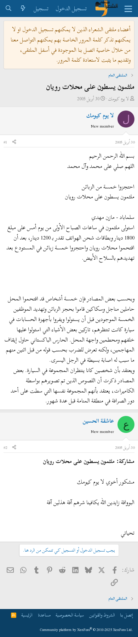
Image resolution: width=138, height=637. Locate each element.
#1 (5, 142)
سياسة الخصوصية (70, 615)
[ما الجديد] (23, 9)
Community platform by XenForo (86, 630)
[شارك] (14, 142)
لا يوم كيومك (118, 98)
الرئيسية (27, 615)
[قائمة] (128, 8)
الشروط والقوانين (102, 615)
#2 (5, 447)
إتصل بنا (126, 615)
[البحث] (8, 9)
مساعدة (44, 615)
